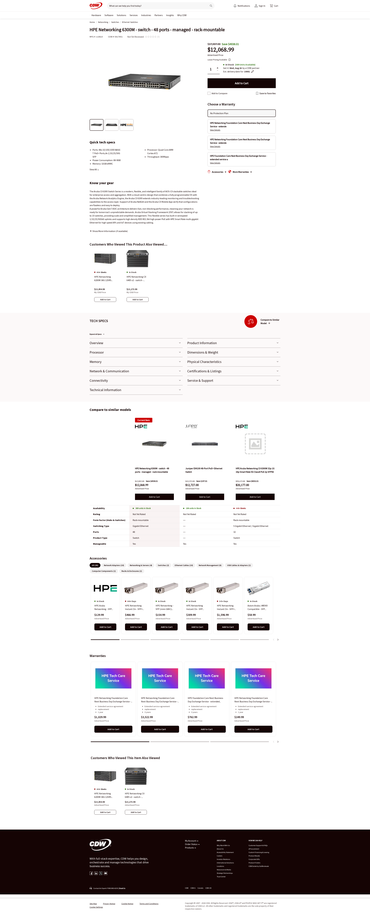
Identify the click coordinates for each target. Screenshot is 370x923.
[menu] (242, 5)
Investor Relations (223, 859)
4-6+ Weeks (241, 508)
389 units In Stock (143, 508)
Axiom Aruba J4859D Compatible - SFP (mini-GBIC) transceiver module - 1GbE (258, 607)
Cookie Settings (96, 907)
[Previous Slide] (273, 639)
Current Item (143, 420)
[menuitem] (235, 5)
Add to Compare (219, 93)
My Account (191, 840)
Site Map (93, 903)
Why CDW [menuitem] (182, 15)
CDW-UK (208, 888)
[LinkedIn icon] (96, 873)
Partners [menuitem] (159, 15)
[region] (185, 278)
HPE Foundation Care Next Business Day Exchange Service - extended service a (205, 700)
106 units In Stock (193, 508)
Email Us (122, 888)
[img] (154, 443)
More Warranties (241, 171)
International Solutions (225, 863)
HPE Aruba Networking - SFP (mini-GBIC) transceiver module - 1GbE (104, 607)
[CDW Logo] (96, 5)
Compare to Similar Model (270, 321)
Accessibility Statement (225, 852)
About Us (220, 849)
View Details (215, 130)
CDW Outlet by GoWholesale (259, 866)
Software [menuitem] (108, 15)
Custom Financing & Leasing (259, 852)
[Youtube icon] (105, 873)
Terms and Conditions (148, 903)
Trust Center (221, 876)
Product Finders (254, 863)
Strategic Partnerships (225, 873)
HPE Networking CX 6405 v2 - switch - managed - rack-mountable (134, 795)
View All (93, 169)
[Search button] (211, 5)
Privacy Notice (109, 903)
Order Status (191, 844)
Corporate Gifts (254, 859)
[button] (274, 5)
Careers (219, 856)
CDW (186, 888)
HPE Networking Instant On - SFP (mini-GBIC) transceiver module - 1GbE (196, 607)
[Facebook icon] (91, 873)
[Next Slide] (277, 639)
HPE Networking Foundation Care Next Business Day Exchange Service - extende (112, 700)
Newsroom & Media (224, 870)
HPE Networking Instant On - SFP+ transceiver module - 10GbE (135, 607)
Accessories (217, 171)
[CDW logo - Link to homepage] (96, 5)
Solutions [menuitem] (121, 15)
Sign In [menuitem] (262, 5)
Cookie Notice (127, 903)
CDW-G (192, 888)
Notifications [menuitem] (244, 5)
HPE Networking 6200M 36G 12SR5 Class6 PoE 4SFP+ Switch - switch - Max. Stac (104, 795)
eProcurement (254, 849)
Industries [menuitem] (146, 15)
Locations (220, 866)
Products (189, 847)
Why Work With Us (223, 845)
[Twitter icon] (100, 873)
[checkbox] (209, 93)
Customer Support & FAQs (258, 845)
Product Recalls (254, 856)
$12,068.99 (221, 49)
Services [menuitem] (134, 15)
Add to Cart (154, 496)
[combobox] (156, 5)
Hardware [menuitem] (96, 15)
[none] (96, 15)
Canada (200, 888)
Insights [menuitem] (170, 15)
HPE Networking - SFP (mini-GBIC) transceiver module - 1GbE (166, 607)
